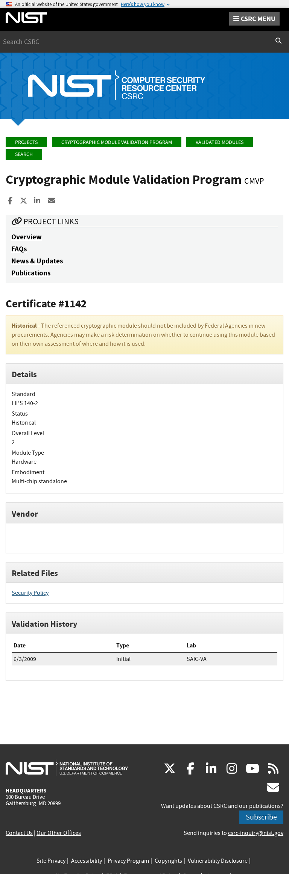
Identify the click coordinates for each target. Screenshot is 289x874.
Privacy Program (128, 861)
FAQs (19, 249)
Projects (26, 142)
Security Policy (30, 593)
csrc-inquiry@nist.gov (255, 833)
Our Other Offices (59, 833)
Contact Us (19, 833)
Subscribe (261, 817)
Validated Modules (219, 142)
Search (24, 154)
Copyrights (168, 861)
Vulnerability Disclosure (218, 861)
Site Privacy (51, 861)
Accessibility (86, 861)
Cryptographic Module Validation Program (116, 142)
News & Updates (37, 261)
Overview (26, 237)
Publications (30, 273)
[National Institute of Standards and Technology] (67, 767)
